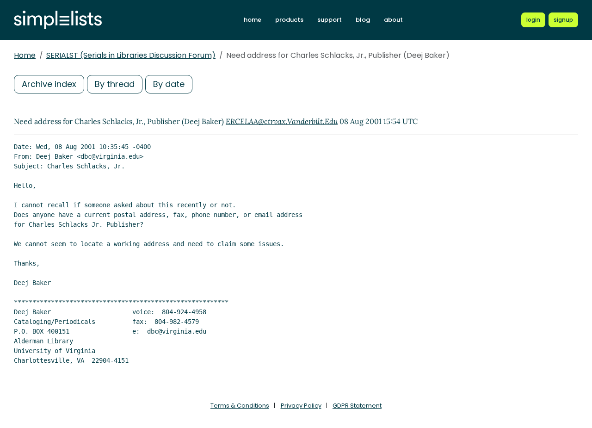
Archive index (49, 84)
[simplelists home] (58, 20)
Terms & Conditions (239, 405)
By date (169, 84)
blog (363, 19)
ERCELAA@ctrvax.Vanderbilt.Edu (282, 121)
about (393, 19)
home (252, 19)
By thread (115, 84)
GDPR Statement (357, 405)
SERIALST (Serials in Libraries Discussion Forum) (131, 55)
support (329, 19)
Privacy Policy (301, 405)
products (289, 19)
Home (25, 55)
